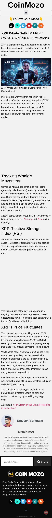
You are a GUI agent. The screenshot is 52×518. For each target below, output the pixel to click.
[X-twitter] (11, 25)
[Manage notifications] (46, 512)
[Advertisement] (26, 147)
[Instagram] (17, 25)
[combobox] (17, 461)
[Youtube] (29, 25)
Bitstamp (28, 219)
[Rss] (41, 25)
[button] (26, 12)
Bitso (40, 219)
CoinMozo (26, 5)
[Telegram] (23, 25)
